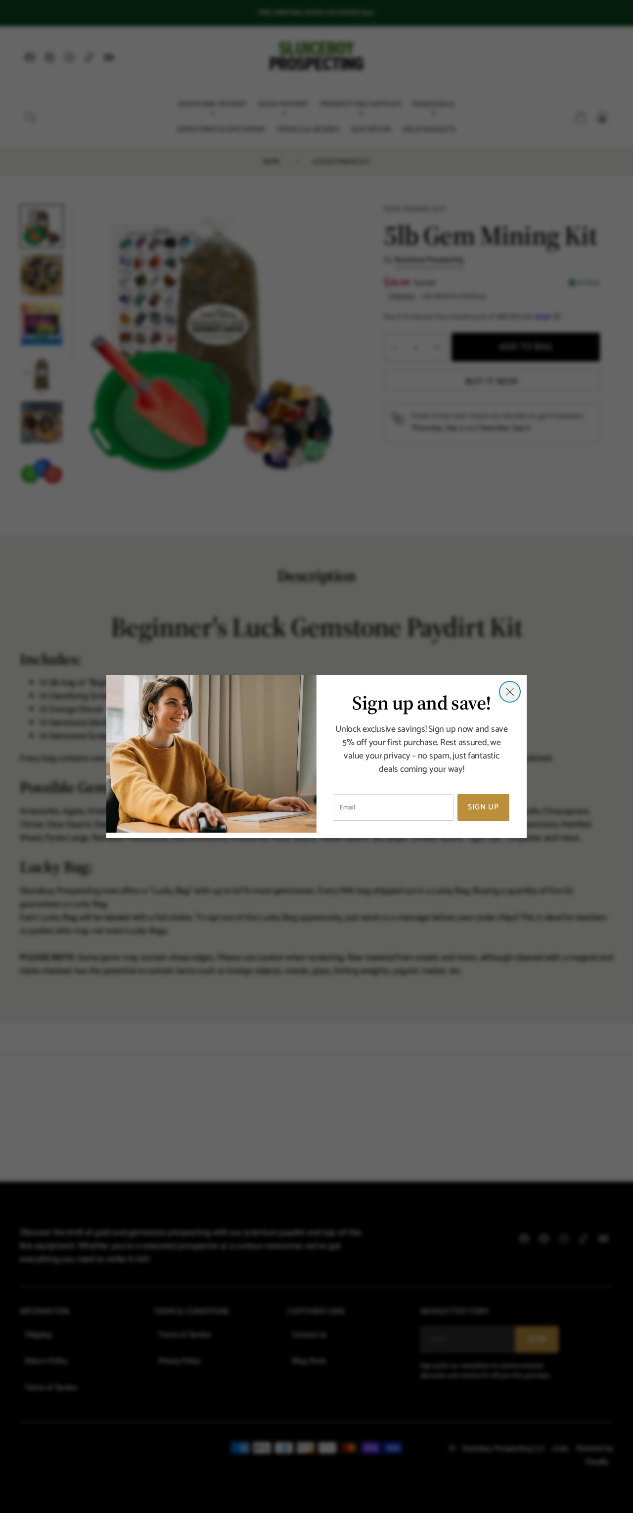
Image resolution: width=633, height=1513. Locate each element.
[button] (510, 692)
